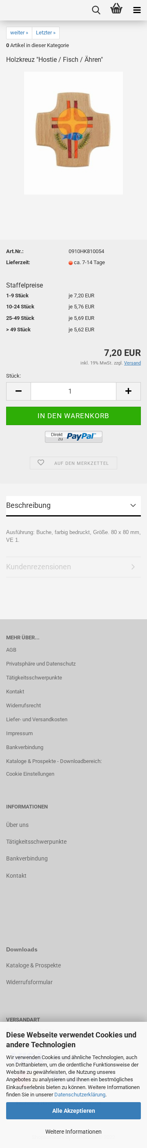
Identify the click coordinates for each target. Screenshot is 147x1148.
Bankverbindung (24, 747)
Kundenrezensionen (38, 566)
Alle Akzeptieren (73, 1110)
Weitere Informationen (73, 1131)
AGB (11, 650)
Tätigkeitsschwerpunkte (34, 678)
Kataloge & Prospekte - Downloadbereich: (54, 761)
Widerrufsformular (29, 982)
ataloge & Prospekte (35, 965)
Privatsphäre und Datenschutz (41, 664)
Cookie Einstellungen (30, 774)
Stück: (13, 376)
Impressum (19, 733)
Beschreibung (28, 505)
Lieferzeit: (18, 262)
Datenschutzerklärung (79, 1094)
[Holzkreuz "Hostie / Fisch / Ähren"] (73, 133)
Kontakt (15, 691)
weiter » (19, 32)
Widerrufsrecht (23, 705)
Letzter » (46, 32)
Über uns (17, 825)
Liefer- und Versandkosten (36, 719)
